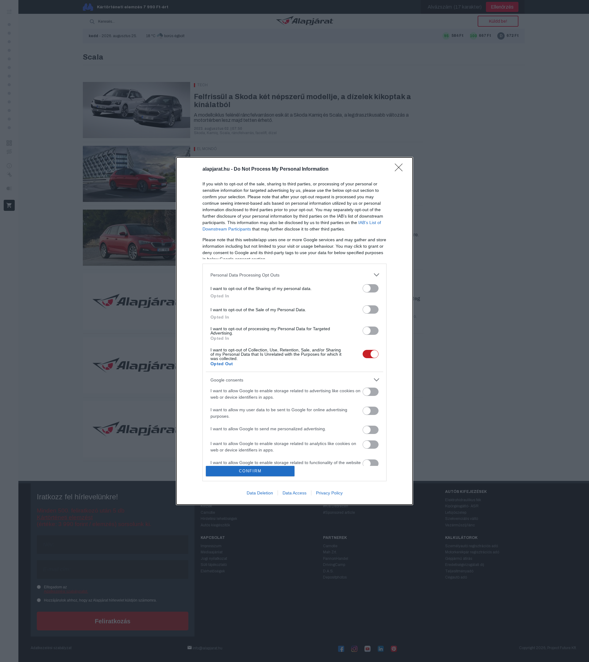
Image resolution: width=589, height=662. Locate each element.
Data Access (294, 492)
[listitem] (294, 275)
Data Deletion (260, 492)
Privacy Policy (329, 492)
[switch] (371, 288)
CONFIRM (250, 471)
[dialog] (294, 330)
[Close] (400, 169)
